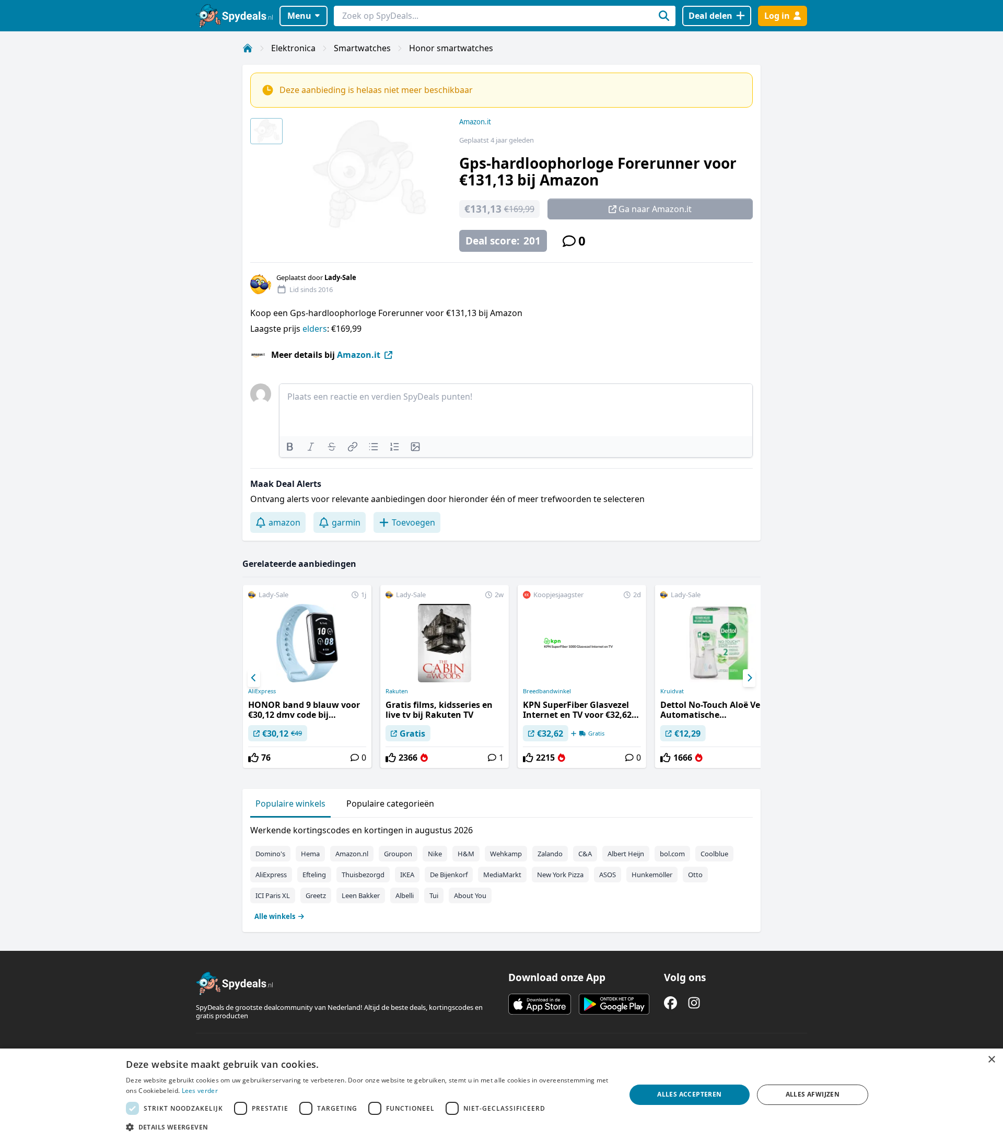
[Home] (247, 48)
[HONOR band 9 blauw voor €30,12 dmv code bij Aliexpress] (307, 676)
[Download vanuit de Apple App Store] (539, 1004)
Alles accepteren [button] (689, 1094)
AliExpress (262, 691)
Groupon (398, 853)
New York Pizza (560, 874)
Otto (695, 874)
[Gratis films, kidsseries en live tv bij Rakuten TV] (444, 676)
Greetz (316, 895)
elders (314, 328)
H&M (466, 853)
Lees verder (200, 1090)
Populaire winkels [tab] (290, 803)
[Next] (749, 678)
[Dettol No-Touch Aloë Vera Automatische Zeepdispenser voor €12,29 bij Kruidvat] (719, 676)
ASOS (607, 874)
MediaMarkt (502, 874)
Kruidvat (672, 691)
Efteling (314, 874)
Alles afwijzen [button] (813, 1094)
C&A (585, 853)
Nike (435, 853)
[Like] (253, 757)
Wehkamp (506, 853)
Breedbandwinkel (547, 691)
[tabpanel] (501, 871)
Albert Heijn (626, 853)
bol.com (672, 853)
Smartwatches (362, 48)
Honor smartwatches (451, 48)
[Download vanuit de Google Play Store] (614, 1004)
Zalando (550, 853)
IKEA (407, 874)
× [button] (991, 1060)
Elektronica (293, 48)
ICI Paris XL (272, 895)
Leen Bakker (361, 895)
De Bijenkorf (449, 874)
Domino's (270, 853)
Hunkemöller (652, 874)
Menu (299, 15)
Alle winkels (274, 916)
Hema (310, 853)
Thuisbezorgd (363, 874)
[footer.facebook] (670, 1002)
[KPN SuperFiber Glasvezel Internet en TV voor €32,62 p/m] (582, 676)
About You (470, 895)
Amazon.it (475, 121)
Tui (433, 895)
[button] (368, 1127)
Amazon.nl (351, 853)
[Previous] (254, 678)
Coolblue (714, 853)
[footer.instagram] (694, 1002)
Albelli (404, 895)
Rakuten (397, 691)
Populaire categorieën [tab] (390, 803)
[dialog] (501, 1095)
